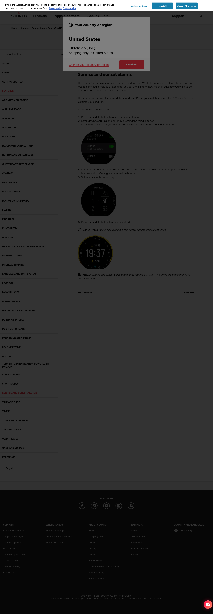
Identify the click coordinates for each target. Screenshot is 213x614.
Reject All (162, 5)
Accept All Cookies (186, 5)
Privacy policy (69, 8)
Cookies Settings (139, 5)
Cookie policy (55, 8)
